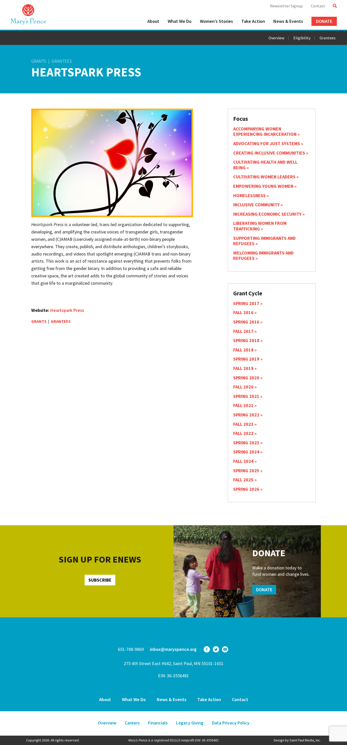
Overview (276, 37)
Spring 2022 (246, 415)
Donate (324, 21)
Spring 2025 (246, 470)
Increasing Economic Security (267, 214)
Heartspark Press (67, 310)
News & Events (288, 21)
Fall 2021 (243, 405)
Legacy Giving (189, 723)
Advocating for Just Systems (266, 143)
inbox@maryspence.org (173, 649)
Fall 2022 (243, 433)
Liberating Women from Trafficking (260, 226)
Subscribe (100, 580)
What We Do (180, 21)
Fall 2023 (243, 424)
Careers (132, 723)
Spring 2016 (246, 322)
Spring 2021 (246, 396)
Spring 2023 (246, 443)
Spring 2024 (246, 452)
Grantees (328, 37)
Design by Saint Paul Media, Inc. (297, 740)
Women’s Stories (216, 21)
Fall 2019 (243, 368)
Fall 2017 (243, 331)
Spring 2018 (246, 340)
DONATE (264, 589)
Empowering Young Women (263, 186)
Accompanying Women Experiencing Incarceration (264, 131)
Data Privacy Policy (230, 723)
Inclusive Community (256, 205)
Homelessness (249, 195)
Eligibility (301, 37)
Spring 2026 (246, 489)
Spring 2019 (246, 359)
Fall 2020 (243, 387)
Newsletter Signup (286, 5)
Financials (158, 723)
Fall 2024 (243, 461)
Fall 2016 (243, 312)
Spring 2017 (246, 303)
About (153, 21)
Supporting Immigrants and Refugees (264, 241)
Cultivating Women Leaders (264, 177)
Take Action (253, 21)
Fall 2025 (243, 480)
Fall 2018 (243, 350)
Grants (38, 61)
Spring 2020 (246, 378)
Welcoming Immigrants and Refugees (263, 255)
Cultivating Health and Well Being (265, 165)
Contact (318, 5)
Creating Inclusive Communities (269, 153)
